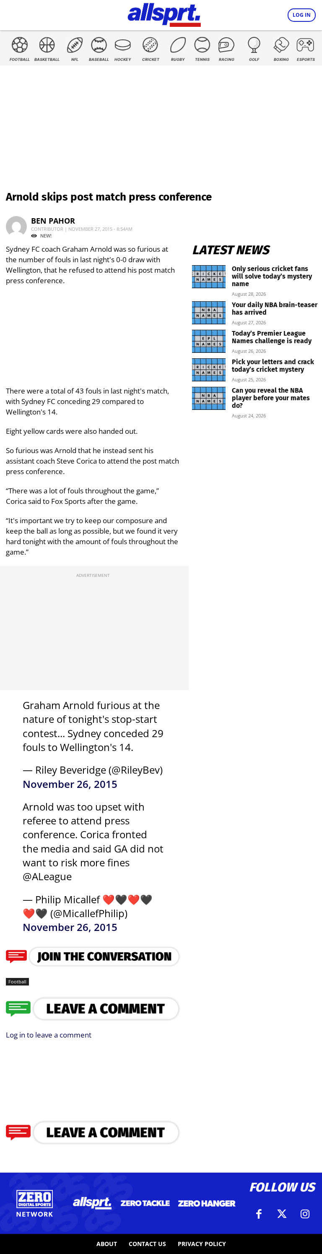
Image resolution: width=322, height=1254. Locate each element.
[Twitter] (281, 1214)
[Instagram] (304, 1214)
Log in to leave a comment (48, 1035)
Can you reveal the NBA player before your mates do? (271, 397)
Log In (302, 14)
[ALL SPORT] (164, 13)
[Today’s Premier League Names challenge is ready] (209, 341)
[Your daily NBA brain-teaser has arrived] (209, 312)
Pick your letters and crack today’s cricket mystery (273, 365)
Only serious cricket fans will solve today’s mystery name (272, 276)
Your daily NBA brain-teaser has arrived (274, 308)
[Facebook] (258, 1214)
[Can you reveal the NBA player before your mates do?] (209, 398)
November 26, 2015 (70, 784)
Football (17, 981)
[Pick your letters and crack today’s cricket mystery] (209, 369)
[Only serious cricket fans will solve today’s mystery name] (209, 276)
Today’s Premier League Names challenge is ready (272, 337)
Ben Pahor (53, 221)
